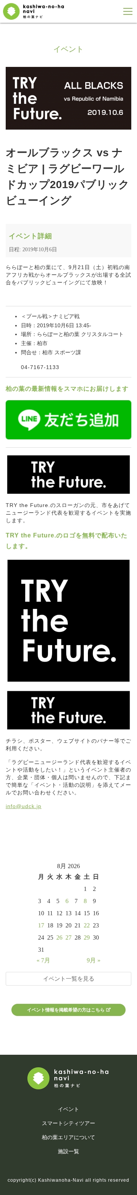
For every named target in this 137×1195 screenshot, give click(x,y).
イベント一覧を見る (68, 978)
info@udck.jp (23, 806)
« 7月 (43, 960)
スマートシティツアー (68, 1123)
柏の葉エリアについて (68, 1137)
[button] (128, 11)
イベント (68, 1109)
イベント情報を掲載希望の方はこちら (66, 1010)
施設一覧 (68, 1151)
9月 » (93, 960)
